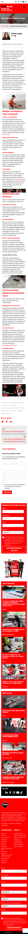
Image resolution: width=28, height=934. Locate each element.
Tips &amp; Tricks (7, 758)
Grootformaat (4, 837)
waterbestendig (6, 413)
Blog (7, 26)
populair (15, 408)
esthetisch (5, 405)
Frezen (3, 835)
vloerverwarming (11, 410)
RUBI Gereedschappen (8, 634)
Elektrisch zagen (18, 842)
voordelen (20, 410)
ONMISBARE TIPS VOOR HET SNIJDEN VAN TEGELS (12, 753)
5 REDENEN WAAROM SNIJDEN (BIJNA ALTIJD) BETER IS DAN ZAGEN (13, 778)
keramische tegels (7, 408)
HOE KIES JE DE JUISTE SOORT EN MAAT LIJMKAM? (13, 711)
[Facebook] (11, 35)
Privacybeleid (4, 823)
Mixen (2, 844)
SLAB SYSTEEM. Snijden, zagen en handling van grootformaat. (20, 837)
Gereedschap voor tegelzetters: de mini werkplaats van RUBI (13, 630)
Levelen (3, 841)
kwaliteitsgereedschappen (9, 345)
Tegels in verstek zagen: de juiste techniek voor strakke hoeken (13, 682)
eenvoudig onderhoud (16, 402)
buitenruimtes (6, 134)
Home (3, 26)
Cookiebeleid (12, 823)
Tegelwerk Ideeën (5, 855)
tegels (3, 410)
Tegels (4, 609)
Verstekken (5, 686)
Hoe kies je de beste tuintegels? (13, 431)
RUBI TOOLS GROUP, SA (18, 932)
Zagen (2, 862)
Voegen (3, 860)
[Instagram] (13, 35)
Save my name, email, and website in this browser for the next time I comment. (15, 486)
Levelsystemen (17, 841)
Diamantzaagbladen (19, 844)
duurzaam (6, 402)
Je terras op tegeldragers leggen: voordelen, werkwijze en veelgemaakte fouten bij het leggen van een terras (13, 603)
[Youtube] (15, 35)
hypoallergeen (12, 405)
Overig (2, 846)
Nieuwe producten (18, 846)
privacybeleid (10, 924)
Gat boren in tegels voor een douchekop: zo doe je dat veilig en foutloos (13, 656)
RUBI (20, 408)
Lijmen (4, 715)
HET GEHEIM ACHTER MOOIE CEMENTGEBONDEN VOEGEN (10, 735)
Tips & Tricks (4, 857)
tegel (24, 408)
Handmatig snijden (18, 833)
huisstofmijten (17, 179)
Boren (4, 661)
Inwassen (4, 740)
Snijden (3, 851)
